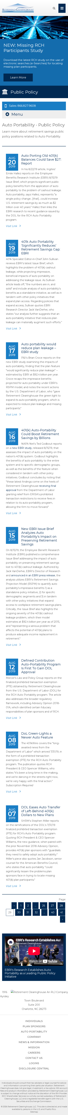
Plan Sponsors (34, 1026)
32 (36, 912)
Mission (34, 1047)
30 (19, 912)
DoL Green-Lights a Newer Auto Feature (37, 735)
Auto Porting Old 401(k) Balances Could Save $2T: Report (41, 159)
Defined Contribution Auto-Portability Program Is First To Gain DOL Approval (41, 666)
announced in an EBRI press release (33, 575)
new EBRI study (22, 448)
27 (52, 905)
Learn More (18, 77)
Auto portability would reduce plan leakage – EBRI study (38, 348)
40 (52, 912)
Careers (34, 1052)
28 (61, 905)
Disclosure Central (34, 1068)
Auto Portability (34, 1031)
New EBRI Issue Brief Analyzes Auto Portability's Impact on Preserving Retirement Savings (39, 536)
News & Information (34, 1042)
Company (34, 1036)
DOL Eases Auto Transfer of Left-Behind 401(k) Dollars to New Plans (40, 811)
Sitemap (34, 1112)
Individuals (34, 1021)
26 (43, 905)
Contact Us (34, 1058)
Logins (34, 1063)
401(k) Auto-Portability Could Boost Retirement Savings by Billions (40, 434)
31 (28, 912)
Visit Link (12, 226)
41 (61, 912)
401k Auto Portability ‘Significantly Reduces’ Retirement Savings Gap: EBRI (40, 247)
